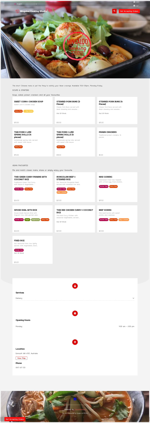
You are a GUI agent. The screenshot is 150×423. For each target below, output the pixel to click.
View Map (21, 358)
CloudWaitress (80, 409)
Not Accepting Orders (129, 11)
